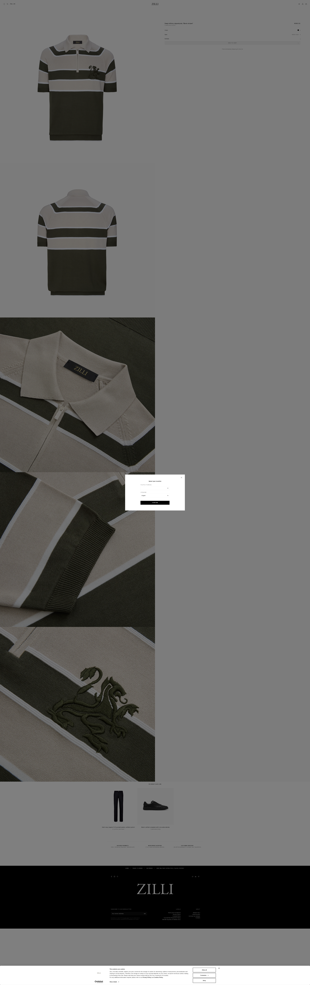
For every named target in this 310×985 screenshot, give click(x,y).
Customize (203, 975)
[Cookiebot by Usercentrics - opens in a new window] (99, 982)
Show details (113, 982)
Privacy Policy (147, 977)
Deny (204, 980)
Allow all (204, 970)
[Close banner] (219, 968)
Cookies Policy (158, 977)
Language (143, 492)
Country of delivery (146, 484)
